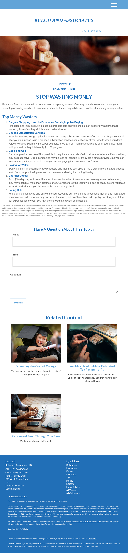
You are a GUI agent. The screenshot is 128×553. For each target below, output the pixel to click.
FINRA (90, 538)
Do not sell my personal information (58, 524)
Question (15, 274)
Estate (69, 471)
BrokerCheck (62, 501)
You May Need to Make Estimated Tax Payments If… (92, 368)
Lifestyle (70, 483)
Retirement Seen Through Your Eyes (36, 436)
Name (15, 234)
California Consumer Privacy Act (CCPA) (86, 521)
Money (69, 480)
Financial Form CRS (19, 496)
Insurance (71, 474)
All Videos (71, 490)
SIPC (95, 538)
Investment (71, 468)
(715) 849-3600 (92, 30)
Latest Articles (73, 486)
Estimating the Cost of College (35, 366)
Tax (68, 477)
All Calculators (73, 493)
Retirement (71, 465)
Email (15, 254)
